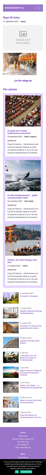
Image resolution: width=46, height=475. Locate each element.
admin (23, 21)
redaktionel (11, 141)
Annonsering (23, 457)
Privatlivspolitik (26, 472)
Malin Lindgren (30, 137)
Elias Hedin (29, 201)
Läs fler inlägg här (23, 80)
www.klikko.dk (25, 447)
